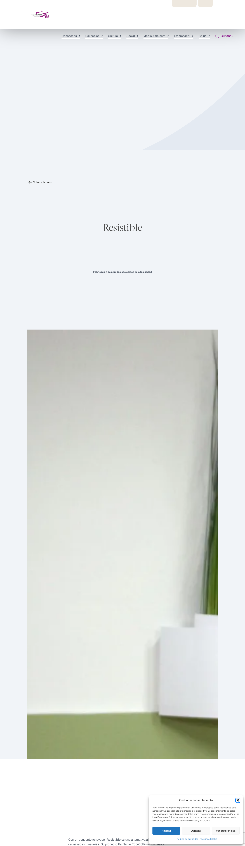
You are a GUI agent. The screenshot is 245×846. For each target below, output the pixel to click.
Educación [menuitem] (92, 35)
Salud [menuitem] (203, 35)
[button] (238, 800)
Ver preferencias (225, 830)
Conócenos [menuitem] (69, 35)
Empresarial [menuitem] (182, 35)
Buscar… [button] (226, 36)
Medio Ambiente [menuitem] (154, 35)
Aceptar (166, 830)
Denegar (196, 830)
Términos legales (208, 839)
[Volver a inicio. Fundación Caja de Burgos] (22, 14)
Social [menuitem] (130, 35)
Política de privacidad (188, 839)
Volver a (42, 182)
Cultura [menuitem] (113, 35)
